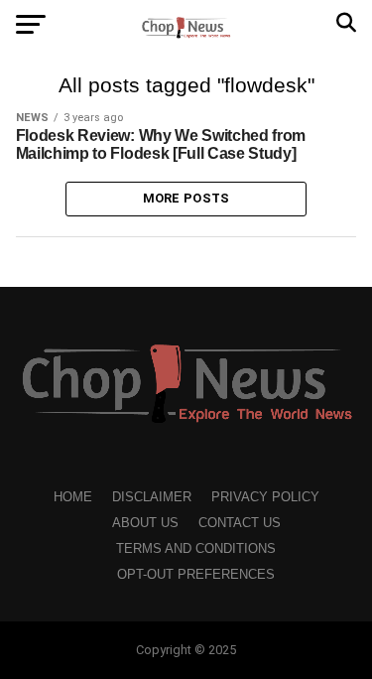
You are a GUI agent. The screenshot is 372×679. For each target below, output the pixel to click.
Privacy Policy (265, 496)
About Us (145, 522)
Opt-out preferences (196, 574)
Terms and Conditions (196, 548)
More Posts (186, 198)
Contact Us (239, 522)
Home (73, 496)
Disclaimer (151, 496)
